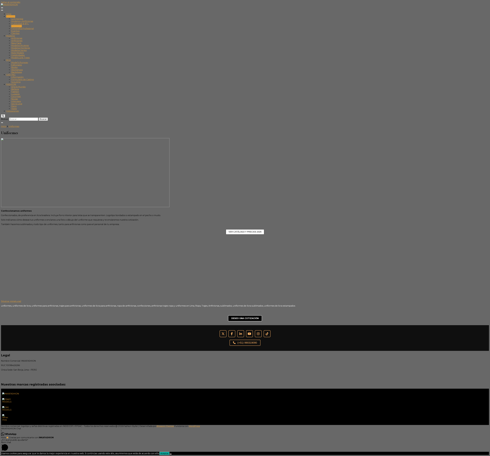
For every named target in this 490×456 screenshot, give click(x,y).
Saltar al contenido (10, 2)
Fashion (15, 91)
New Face (16, 43)
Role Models (17, 53)
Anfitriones (16, 40)
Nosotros (10, 16)
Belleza (15, 89)
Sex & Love (16, 104)
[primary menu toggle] (2, 7)
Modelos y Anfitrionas (22, 21)
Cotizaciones (12, 111)
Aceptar (164, 453)
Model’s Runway (19, 62)
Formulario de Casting (22, 79)
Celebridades (18, 55)
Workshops (17, 70)
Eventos (15, 31)
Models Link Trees (20, 57)
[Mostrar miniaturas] (11, 301)
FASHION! (11, 84)
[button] (245, 428)
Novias (14, 99)
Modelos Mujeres (20, 45)
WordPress (194, 426)
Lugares (15, 94)
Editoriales (16, 65)
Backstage (16, 72)
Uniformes (16, 26)
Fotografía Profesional (22, 28)
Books (14, 67)
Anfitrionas (16, 38)
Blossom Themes (165, 426)
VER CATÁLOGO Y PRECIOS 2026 (245, 232)
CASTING (11, 74)
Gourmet (16, 96)
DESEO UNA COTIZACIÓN (245, 318)
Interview (16, 101)
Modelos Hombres (20, 48)
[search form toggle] (3, 116)
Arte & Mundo (18, 87)
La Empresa (17, 19)
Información (17, 77)
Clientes (15, 33)
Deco (14, 106)
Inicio (8, 14)
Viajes (14, 108)
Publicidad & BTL (20, 23)
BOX (8, 60)
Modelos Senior (19, 50)
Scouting (16, 82)
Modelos (10, 36)
